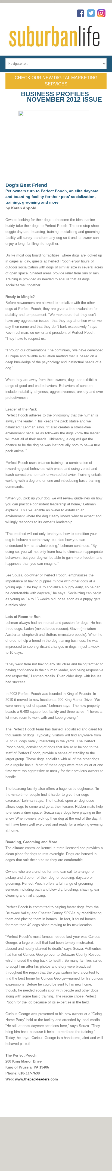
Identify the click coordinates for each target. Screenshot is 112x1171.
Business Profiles (55, 94)
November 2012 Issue (64, 99)
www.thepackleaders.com (36, 1079)
